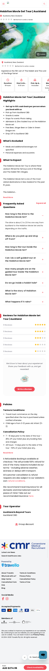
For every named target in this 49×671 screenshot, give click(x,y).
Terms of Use (25, 582)
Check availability (35, 667)
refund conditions (16, 480)
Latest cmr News (8, 552)
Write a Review (24, 389)
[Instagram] (7, 598)
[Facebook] (3, 598)
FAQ (3, 585)
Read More (8, 197)
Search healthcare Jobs (11, 556)
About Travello (8, 573)
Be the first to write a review (23, 20)
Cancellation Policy (27, 579)
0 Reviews (7, 325)
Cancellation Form (9, 582)
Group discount (26, 524)
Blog (3, 588)
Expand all (41, 203)
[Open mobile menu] (4, 4)
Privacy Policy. (39, 635)
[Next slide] (47, 41)
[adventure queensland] (14, 622)
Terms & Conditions (27, 573)
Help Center (6, 579)
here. (31, 496)
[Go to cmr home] (10, 4)
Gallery (42, 54)
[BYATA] (4, 622)
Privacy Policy (25, 576)
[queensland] (26, 622)
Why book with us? (9, 576)
